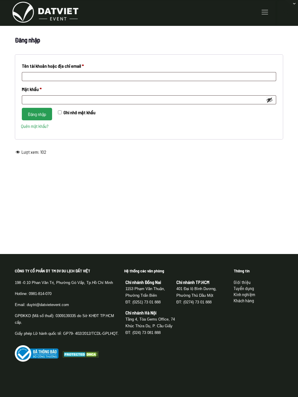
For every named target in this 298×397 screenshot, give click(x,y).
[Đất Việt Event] (45, 11)
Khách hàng (244, 300)
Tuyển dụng (244, 288)
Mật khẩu (36, 90)
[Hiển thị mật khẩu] (269, 100)
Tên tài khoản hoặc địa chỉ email (57, 67)
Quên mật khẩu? (35, 126)
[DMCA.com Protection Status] (81, 355)
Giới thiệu (242, 282)
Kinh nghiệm (244, 294)
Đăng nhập (37, 114)
